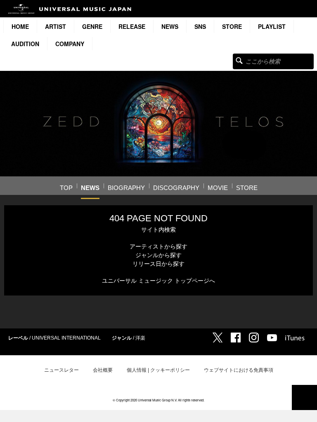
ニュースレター (61, 370)
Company (69, 44)
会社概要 (103, 370)
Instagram (254, 337)
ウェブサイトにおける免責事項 (238, 370)
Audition (25, 44)
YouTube (272, 337)
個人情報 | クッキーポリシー (158, 370)
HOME (20, 26)
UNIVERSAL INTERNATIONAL (66, 338)
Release (131, 26)
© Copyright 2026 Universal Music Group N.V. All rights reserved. (158, 400)
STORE (232, 26)
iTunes (295, 337)
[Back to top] (304, 397)
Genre (92, 26)
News (169, 26)
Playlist (272, 26)
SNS (200, 26)
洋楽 (140, 338)
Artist (55, 26)
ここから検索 (239, 60)
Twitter (217, 337)
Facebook (236, 337)
